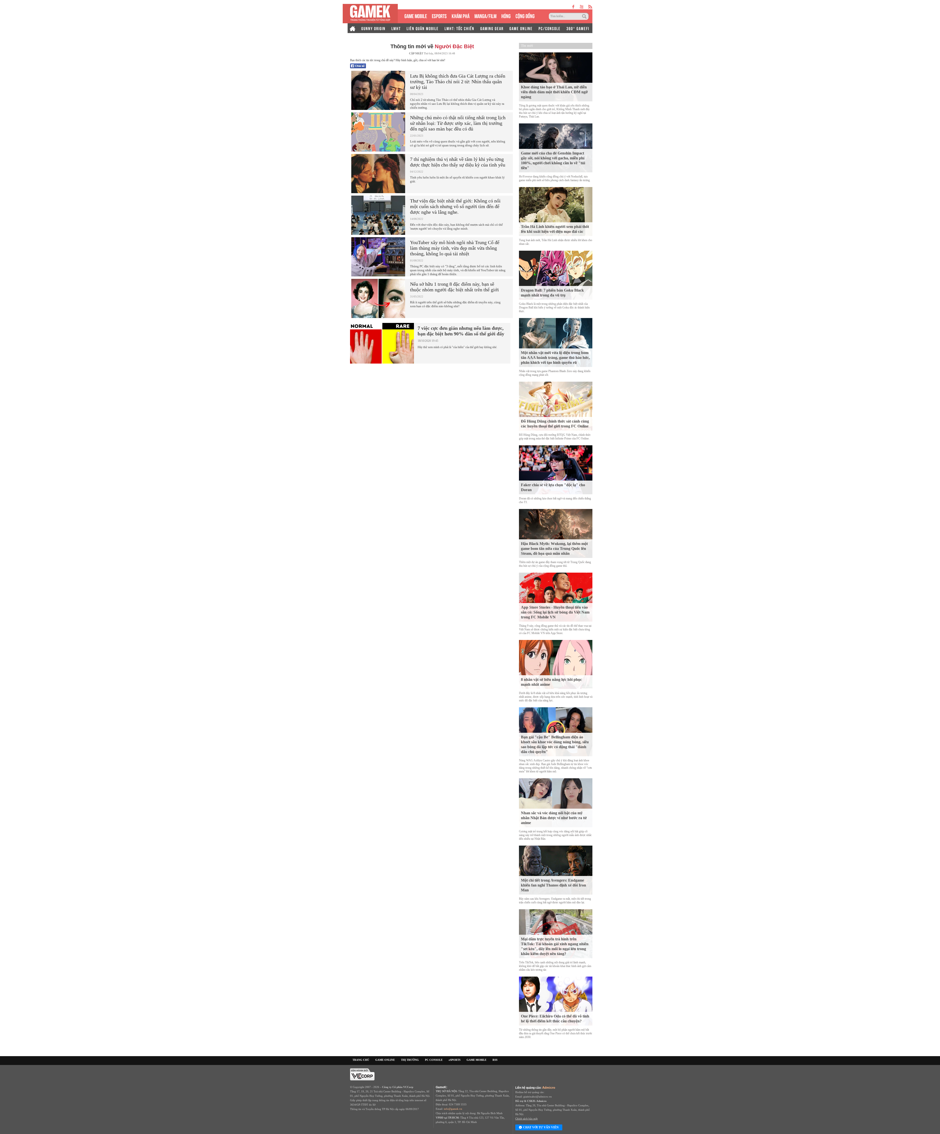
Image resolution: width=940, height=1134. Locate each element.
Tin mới (527, 45)
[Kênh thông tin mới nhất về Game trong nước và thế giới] (370, 13)
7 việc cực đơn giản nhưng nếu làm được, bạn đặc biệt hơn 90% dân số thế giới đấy (461, 330)
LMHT (396, 28)
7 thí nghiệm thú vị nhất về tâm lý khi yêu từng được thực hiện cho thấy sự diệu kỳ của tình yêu (457, 161)
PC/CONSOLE (550, 28)
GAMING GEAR (492, 28)
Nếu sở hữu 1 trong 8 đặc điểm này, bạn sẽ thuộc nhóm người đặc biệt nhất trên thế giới (454, 286)
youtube (581, 7)
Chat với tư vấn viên (541, 1127)
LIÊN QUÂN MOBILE (423, 28)
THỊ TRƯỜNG (410, 1059)
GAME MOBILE (415, 15)
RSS (495, 1059)
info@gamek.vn (453, 1108)
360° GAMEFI (577, 28)
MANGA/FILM (485, 15)
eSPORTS (439, 15)
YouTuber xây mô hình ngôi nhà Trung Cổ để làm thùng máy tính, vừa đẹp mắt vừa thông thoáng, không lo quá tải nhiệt (454, 248)
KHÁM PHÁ (461, 15)
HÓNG (506, 15)
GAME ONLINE (521, 28)
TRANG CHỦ (360, 1059)
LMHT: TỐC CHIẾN (459, 28)
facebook (573, 7)
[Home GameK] (352, 28)
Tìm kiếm (585, 16)
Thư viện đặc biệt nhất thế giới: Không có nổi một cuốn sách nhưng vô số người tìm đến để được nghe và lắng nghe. (455, 206)
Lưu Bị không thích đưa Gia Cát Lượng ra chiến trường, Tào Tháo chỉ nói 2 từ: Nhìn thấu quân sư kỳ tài (457, 81)
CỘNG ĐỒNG (525, 15)
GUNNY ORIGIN (373, 28)
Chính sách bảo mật (526, 1118)
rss (590, 7)
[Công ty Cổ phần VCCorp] (362, 1074)
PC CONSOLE (434, 1059)
